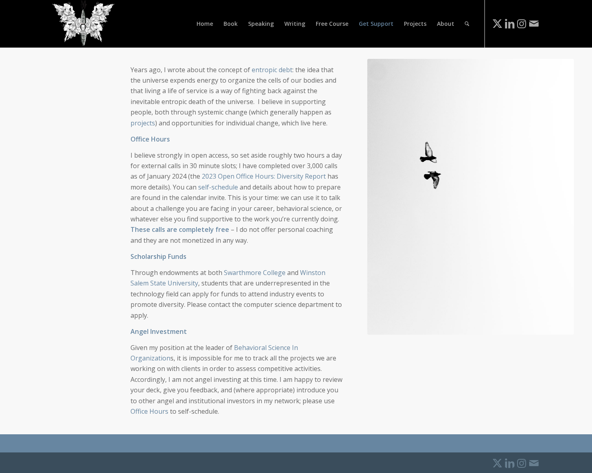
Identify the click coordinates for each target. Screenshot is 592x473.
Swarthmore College (255, 272)
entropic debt (272, 69)
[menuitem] (204, 24)
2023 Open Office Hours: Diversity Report (264, 176)
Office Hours (149, 411)
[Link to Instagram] (521, 23)
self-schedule (218, 187)
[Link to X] (497, 23)
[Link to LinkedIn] (509, 23)
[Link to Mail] (534, 23)
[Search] (467, 24)
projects (142, 123)
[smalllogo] (83, 24)
